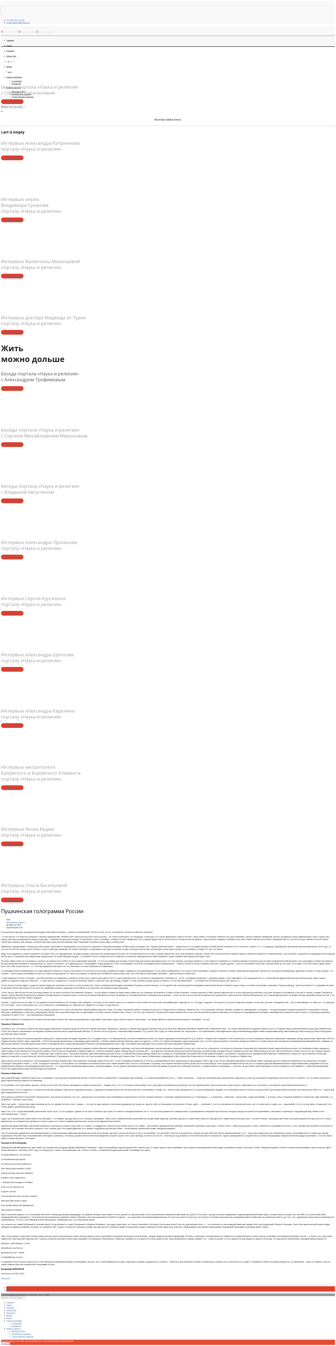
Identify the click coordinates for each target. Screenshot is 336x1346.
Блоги (9, 1318)
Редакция (16, 83)
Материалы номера (15, 922)
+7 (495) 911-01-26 (15, 20)
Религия (10, 51)
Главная (10, 40)
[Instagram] (2, 5)
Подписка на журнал (21, 1333)
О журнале (17, 81)
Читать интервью (12, 101)
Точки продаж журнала (22, 96)
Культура (5, 1278)
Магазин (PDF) (18, 1331)
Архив (9, 1315)
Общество (11, 1310)
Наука (9, 45)
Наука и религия (14, 1320)
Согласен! (5, 1343)
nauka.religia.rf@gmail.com (18, 22)
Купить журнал (13, 1328)
